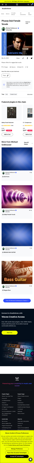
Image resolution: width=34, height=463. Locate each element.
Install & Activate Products (24, 407)
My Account (4, 421)
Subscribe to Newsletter (23, 421)
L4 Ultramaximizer (6, 400)
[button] (30, 459)
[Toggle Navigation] (2, 4)
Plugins (19, 398)
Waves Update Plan (6, 423)
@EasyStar (9, 30)
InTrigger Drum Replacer (7, 407)
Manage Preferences (17, 449)
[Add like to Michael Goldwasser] (31, 172)
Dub (7, 94)
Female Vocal (13, 94)
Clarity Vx (4, 402)
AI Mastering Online (6, 427)
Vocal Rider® (5, 404)
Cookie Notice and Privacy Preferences (19, 445)
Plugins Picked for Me (7, 425)
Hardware (20, 411)
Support (4, 430)
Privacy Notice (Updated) (23, 430)
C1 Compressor (27, 122)
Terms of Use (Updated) (23, 427)
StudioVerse (20, 402)
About (2, 13)
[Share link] (23, 58)
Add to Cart (7, 134)
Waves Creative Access (23, 396)
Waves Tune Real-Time (7, 396)
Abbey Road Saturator (8, 122)
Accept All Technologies (17, 456)
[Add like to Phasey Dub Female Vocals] (27, 67)
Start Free (9, 332)
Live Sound (20, 409)
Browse (7, 13)
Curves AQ (4, 398)
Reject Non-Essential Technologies (17, 452)
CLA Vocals (4, 409)
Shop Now (26, 1)
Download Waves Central (23, 404)
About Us (20, 425)
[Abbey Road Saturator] (12, 112)
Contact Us (20, 423)
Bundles (19, 400)
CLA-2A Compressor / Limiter (8, 411)
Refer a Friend (21, 413)
